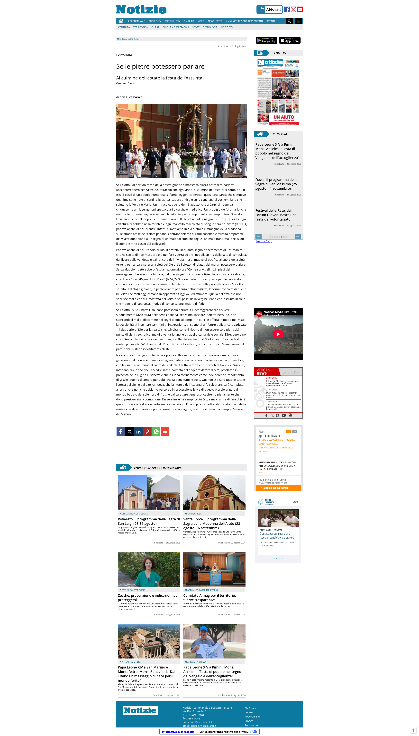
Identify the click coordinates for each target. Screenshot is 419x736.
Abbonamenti (252, 716)
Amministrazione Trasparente (245, 21)
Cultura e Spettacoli (176, 27)
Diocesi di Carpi (224, 707)
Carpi (190, 513)
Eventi (271, 21)
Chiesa (155, 27)
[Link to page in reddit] (165, 431)
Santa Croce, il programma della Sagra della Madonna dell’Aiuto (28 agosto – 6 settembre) (211, 523)
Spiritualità (172, 21)
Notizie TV (227, 27)
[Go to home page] (121, 21)
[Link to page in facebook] (121, 431)
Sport (196, 27)
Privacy (249, 720)
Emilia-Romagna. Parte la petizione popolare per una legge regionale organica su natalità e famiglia (277, 213)
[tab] (266, 372)
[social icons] (266, 415)
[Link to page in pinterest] (147, 431)
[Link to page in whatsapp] (156, 431)
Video (201, 21)
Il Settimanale (136, 21)
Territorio (140, 27)
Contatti (249, 712)
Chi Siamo (250, 708)
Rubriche (154, 21)
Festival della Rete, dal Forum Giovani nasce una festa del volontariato (276, 179)
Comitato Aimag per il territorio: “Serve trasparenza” (209, 597)
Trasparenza (252, 725)
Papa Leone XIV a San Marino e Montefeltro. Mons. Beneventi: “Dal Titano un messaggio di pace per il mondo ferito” (146, 674)
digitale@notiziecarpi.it (203, 725)
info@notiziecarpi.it (201, 722)
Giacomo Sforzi (125, 83)
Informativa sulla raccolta (178, 731)
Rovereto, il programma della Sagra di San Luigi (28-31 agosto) (149, 521)
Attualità (124, 27)
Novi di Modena (139, 513)
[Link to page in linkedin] (138, 431)
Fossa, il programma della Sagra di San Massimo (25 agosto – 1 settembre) (276, 148)
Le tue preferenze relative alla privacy (224, 731)
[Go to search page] (289, 21)
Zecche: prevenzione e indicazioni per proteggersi (148, 597)
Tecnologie (210, 27)
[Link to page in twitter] (129, 431)
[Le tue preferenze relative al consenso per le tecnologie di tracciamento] (413, 730)
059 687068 (194, 718)
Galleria (189, 21)
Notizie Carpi (264, 241)
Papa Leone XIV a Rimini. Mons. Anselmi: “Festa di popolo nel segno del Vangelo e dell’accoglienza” (212, 671)
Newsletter (215, 21)
